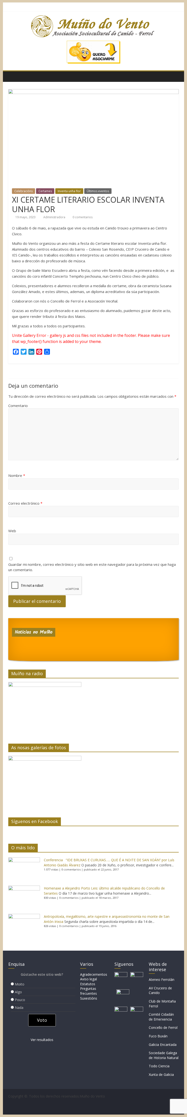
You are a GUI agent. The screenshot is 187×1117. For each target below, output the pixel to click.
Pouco (20, 999)
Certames (45, 191)
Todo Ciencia (159, 1066)
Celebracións (23, 191)
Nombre (16, 475)
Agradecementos (93, 974)
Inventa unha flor (69, 191)
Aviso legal (88, 979)
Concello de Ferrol (163, 1027)
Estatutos (87, 984)
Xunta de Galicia (161, 1074)
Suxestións (88, 998)
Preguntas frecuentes (88, 991)
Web (12, 530)
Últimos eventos (98, 191)
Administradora (54, 217)
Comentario (18, 405)
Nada (19, 1007)
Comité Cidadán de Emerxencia (161, 1017)
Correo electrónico (25, 503)
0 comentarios (82, 217)
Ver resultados (42, 1039)
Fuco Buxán (158, 1036)
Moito (19, 984)
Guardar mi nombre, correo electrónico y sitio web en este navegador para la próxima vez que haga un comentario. (92, 567)
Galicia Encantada (163, 1044)
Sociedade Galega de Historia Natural (163, 1055)
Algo (18, 992)
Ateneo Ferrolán (161, 979)
